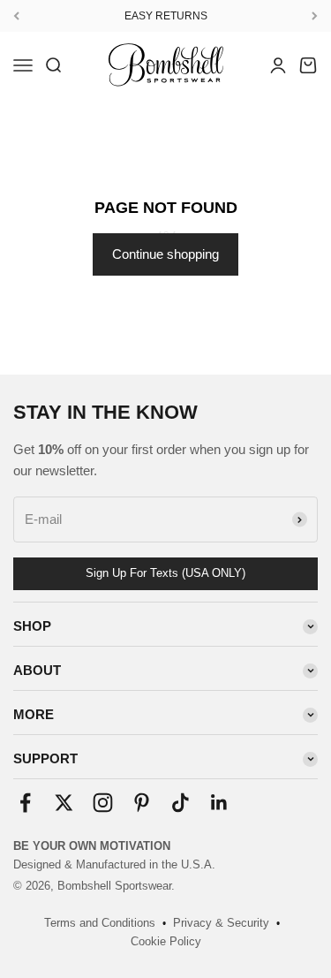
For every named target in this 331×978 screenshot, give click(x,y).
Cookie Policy (166, 941)
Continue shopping (165, 254)
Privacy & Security (221, 922)
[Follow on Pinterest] (142, 803)
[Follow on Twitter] (64, 803)
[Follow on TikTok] (180, 803)
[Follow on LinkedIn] (219, 803)
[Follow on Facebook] (25, 803)
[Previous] (16, 16)
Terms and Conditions (99, 922)
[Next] (315, 16)
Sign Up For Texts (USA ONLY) (165, 573)
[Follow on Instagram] (103, 803)
